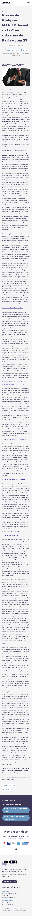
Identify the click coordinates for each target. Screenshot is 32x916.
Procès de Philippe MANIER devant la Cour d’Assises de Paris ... (14, 817)
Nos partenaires (16, 831)
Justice (17, 53)
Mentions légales (15, 908)
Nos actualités (6, 876)
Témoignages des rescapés (15, 872)
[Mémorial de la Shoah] (8, 844)
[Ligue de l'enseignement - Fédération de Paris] (25, 844)
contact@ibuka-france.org (9, 897)
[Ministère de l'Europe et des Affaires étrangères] (13, 844)
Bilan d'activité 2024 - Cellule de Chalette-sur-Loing (15, 810)
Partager (24, 50)
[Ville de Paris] (16, 850)
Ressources (5, 872)
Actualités (5, 11)
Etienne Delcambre (6, 910)
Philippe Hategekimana (13, 804)
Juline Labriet (22, 910)
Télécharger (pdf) (11, 50)
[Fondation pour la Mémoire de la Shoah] (18, 844)
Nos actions (25, 869)
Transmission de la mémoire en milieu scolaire (14, 874)
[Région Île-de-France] (4, 844)
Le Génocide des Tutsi (15, 869)
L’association (5, 869)
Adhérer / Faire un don (10, 882)
